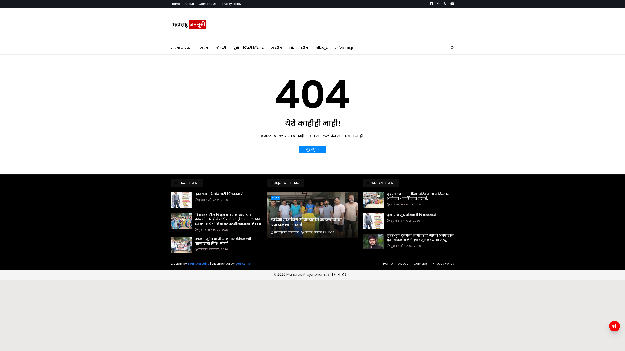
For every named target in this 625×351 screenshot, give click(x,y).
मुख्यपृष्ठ (312, 149)
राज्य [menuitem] (204, 48)
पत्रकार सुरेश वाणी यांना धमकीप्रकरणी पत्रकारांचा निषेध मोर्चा (223, 241)
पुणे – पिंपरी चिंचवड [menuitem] (248, 48)
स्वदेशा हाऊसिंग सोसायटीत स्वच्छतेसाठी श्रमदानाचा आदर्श (306, 222)
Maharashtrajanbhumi (306, 274)
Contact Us (208, 4)
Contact (420, 263)
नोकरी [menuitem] (220, 48)
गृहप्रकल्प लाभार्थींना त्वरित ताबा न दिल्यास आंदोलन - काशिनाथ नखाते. (418, 196)
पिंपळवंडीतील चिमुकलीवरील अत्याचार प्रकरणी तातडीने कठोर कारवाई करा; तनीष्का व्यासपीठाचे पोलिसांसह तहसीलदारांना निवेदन (228, 219)
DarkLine (243, 263)
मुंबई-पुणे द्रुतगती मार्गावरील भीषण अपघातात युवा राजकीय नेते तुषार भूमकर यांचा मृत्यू (420, 238)
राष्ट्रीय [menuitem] (276, 48)
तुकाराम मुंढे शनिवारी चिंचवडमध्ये (219, 194)
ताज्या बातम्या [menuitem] (182, 48)
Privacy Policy (231, 4)
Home (175, 4)
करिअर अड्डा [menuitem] (344, 48)
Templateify (198, 263)
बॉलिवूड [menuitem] (321, 48)
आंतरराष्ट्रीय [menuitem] (298, 48)
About (189, 4)
